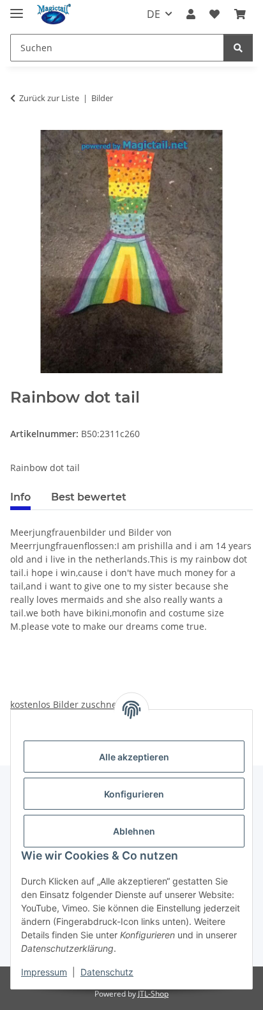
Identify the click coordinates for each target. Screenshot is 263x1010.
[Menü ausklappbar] (16, 8)
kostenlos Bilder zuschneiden (73, 704)
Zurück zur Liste (49, 98)
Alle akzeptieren (134, 756)
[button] (190, 14)
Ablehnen (134, 831)
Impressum (44, 971)
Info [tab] (20, 497)
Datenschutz (106, 971)
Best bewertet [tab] (88, 497)
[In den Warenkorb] (20, 381)
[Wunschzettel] (214, 14)
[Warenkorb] (240, 14)
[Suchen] (238, 47)
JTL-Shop (153, 993)
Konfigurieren (134, 794)
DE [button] (153, 14)
